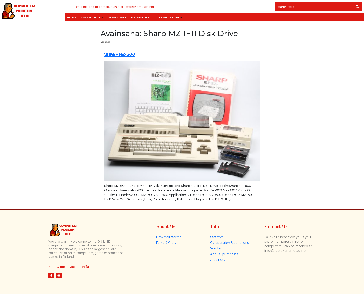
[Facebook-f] (51, 275)
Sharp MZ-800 (119, 54)
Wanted (216, 248)
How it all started (169, 237)
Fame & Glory (166, 242)
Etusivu (105, 41)
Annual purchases (224, 254)
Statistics (216, 237)
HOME (71, 17)
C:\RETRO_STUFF (167, 17)
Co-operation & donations (229, 242)
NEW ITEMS (117, 17)
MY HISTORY (140, 17)
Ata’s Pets (217, 260)
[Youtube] (59, 275)
